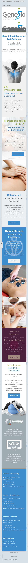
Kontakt (9, 5)
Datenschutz (14, 552)
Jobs (4, 5)
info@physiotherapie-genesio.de (16, 486)
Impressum (14, 556)
